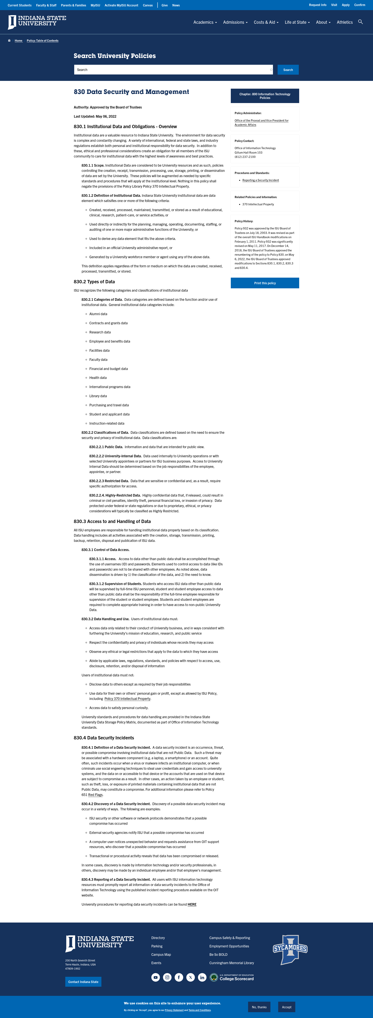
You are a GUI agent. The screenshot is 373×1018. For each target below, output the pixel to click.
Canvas (148, 5)
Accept (286, 1007)
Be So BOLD (218, 954)
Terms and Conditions (200, 1009)
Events (156, 962)
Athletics (345, 21)
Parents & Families (73, 5)
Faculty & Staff (46, 5)
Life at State (295, 21)
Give (165, 5)
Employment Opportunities (229, 946)
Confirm (359, 5)
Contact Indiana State (83, 982)
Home (19, 40)
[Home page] (9, 40)
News (176, 5)
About (321, 21)
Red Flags (95, 794)
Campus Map (161, 954)
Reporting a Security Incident (260, 180)
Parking (156, 946)
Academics (203, 21)
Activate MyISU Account (121, 5)
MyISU (95, 5)
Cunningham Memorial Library (231, 962)
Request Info (318, 5)
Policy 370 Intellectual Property (127, 698)
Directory (158, 937)
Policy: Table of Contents (42, 40)
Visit (334, 5)
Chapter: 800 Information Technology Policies (265, 96)
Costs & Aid (264, 21)
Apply (346, 5)
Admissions (233, 21)
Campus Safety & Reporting (229, 937)
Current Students (19, 5)
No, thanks (259, 1007)
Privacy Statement (174, 1009)
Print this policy (265, 283)
